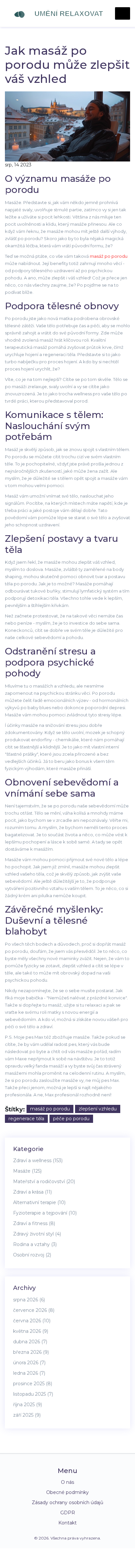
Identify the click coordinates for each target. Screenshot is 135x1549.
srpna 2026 (29, 1300)
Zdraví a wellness (38, 1160)
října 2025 (27, 1404)
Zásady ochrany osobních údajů (67, 1502)
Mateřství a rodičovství (44, 1181)
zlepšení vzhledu (98, 1109)
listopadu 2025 (33, 1394)
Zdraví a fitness (34, 1223)
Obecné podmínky (67, 1492)
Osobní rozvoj (32, 1255)
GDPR (67, 1513)
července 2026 (33, 1310)
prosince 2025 (32, 1384)
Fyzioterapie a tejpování (45, 1213)
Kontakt (67, 1523)
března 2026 (31, 1352)
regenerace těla (26, 1119)
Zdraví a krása (32, 1192)
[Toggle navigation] (122, 13)
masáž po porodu (108, 256)
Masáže (27, 1171)
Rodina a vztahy (35, 1244)
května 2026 (30, 1331)
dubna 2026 (30, 1342)
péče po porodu (71, 1119)
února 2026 (29, 1363)
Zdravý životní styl (37, 1234)
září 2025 (27, 1415)
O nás (67, 1482)
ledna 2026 (29, 1373)
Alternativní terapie (39, 1202)
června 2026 (31, 1321)
